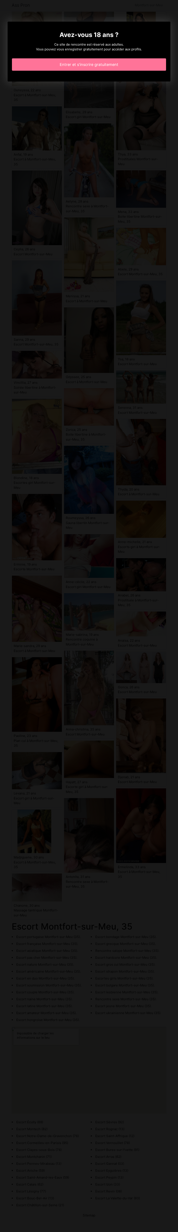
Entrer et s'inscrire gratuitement (89, 64)
